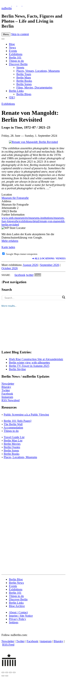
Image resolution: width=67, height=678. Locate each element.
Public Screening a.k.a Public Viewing (26, 414)
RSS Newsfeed (10, 400)
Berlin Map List (13, 440)
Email (37, 274)
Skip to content (20, 34)
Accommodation (13, 427)
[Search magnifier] (63, 297)
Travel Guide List (14, 437)
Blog (12, 44)
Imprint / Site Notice (21, 615)
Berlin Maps (23, 77)
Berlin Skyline (17, 369)
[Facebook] (19, 4)
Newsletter (7, 383)
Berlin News (16, 582)
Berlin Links (16, 90)
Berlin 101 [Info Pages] (17, 420)
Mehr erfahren (9, 240)
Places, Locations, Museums (20, 457)
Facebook (7, 393)
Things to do (16, 60)
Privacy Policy (17, 619)
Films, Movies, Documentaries (34, 87)
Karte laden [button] (8, 247)
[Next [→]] (6, 675)
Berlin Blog (16, 579)
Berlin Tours (23, 74)
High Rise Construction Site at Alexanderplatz (36, 359)
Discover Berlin (18, 64)
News (12, 47)
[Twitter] (9, 4)
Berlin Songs (24, 84)
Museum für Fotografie (15, 197)
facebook (20, 274)
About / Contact (18, 612)
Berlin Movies (12, 443)
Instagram (7, 397)
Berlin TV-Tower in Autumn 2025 (29, 365)
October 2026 (9, 268)
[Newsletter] (3, 4)
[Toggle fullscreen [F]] (10, 672)
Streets (20, 67)
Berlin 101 (15, 57)
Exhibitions (15, 54)
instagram (46, 641)
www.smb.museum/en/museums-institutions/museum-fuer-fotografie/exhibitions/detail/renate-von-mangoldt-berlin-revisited (33, 221)
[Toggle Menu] (2, 38)
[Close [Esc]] (2, 672)
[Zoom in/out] (14, 672)
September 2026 (49, 264)
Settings (13, 622)
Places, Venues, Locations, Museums (38, 70)
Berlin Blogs (23, 94)
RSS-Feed (8, 644)
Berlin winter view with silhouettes (29, 362)
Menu (6, 34)
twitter (30, 274)
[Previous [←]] (2, 675)
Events (13, 50)
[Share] (6, 672)
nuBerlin (6, 8)
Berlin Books (24, 80)
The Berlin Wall (13, 424)
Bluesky (6, 387)
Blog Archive (17, 606)
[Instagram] (14, 4)
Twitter (5, 390)
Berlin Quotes (12, 447)
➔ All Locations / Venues (49, 258)
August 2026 (30, 264)
